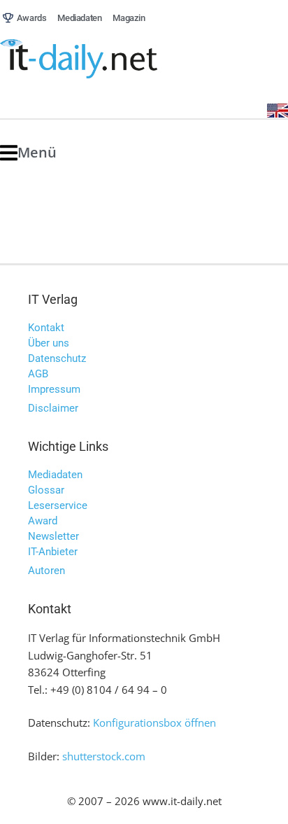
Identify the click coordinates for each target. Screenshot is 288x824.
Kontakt (46, 327)
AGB (38, 374)
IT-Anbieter (53, 551)
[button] (28, 153)
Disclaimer (53, 408)
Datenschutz (57, 358)
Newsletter (53, 536)
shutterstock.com (103, 756)
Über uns (48, 343)
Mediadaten (55, 474)
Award (42, 521)
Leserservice (57, 505)
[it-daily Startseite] (105, 59)
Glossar (46, 490)
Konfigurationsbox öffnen (154, 722)
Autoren (46, 570)
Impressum (54, 389)
